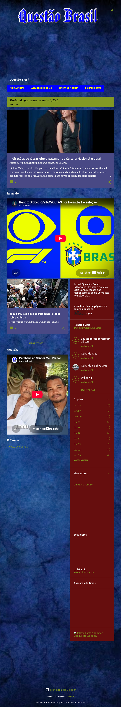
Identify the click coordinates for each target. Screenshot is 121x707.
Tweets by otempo (17, 446)
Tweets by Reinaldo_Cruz (87, 327)
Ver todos (14, 104)
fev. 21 (77, 422)
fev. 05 (77, 444)
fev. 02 (77, 449)
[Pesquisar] (112, 10)
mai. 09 (78, 416)
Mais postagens (37, 343)
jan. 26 (77, 455)
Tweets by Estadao (84, 572)
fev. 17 (77, 433)
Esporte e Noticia (68, 88)
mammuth (70, 696)
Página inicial (16, 88)
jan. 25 (77, 405)
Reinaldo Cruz (93, 88)
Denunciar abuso (83, 484)
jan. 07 (77, 411)
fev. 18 (77, 427)
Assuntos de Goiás (41, 88)
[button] (110, 182)
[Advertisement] (60, 52)
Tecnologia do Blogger (62, 689)
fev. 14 (77, 438)
